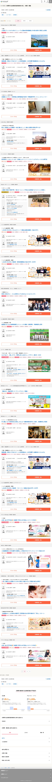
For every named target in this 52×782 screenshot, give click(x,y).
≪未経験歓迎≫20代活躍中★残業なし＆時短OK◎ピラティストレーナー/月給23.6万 (23, 551)
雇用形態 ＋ (15, 14)
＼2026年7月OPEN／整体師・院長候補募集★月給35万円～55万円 (19, 262)
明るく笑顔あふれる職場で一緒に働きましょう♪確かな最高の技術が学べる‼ (21, 127)
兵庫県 (9, 767)
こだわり (26, 732)
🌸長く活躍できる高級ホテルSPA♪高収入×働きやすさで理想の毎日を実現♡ (21, 581)
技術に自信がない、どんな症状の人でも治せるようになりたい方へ (19, 294)
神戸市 (3, 738)
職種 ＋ (3, 14)
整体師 (6, 767)
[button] (26, 35)
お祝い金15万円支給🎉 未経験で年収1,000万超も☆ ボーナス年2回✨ (19, 520)
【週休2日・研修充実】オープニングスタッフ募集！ (15, 391)
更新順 (30, 20)
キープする (14, 50)
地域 (10, 732)
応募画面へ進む (38, 50)
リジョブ (2, 767)
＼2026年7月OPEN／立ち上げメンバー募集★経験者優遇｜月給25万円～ (20, 230)
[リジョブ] (4, 1)
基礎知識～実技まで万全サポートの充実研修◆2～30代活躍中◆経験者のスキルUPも (23, 61)
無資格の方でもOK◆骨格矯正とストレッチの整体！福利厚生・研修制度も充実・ (22, 324)
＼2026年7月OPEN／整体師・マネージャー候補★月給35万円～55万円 (20, 488)
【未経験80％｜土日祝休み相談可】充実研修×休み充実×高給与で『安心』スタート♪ (23, 613)
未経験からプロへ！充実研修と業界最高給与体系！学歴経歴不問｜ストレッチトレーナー (24, 97)
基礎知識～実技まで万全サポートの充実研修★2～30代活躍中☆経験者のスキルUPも (23, 452)
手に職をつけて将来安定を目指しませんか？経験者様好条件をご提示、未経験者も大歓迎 (24, 421)
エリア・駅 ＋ (8, 14)
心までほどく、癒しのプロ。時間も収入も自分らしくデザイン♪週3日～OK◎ (21, 355)
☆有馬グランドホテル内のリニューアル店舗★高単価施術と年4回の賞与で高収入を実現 (24, 30)
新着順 (24, 20)
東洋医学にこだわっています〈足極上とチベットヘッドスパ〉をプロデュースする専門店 (24, 159)
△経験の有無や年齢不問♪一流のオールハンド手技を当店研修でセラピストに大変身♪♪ (23, 190)
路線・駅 (42, 732)
